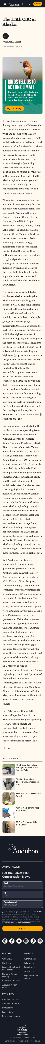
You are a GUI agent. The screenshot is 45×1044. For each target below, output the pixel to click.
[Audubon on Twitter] (19, 941)
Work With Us (30, 959)
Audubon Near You (10, 999)
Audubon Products (10, 1003)
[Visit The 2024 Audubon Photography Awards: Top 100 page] (22, 784)
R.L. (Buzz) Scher (13, 42)
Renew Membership (11, 1016)
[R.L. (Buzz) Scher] (5, 36)
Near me (22, 4)
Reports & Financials (11, 981)
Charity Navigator (22, 1028)
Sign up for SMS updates (31, 977)
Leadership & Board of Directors (11, 968)
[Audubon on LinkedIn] (26, 941)
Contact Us (29, 971)
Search (28, 3)
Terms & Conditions (24, 923)
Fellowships (29, 963)
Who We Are (8, 959)
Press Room (29, 967)
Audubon (14, 4)
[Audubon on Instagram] (5, 941)
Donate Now (7, 1008)
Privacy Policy (23, 1041)
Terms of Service (15, 913)
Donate (37, 3)
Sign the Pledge (14, 108)
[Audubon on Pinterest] (40, 941)
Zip (5, 892)
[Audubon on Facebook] (11, 941)
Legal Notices (10, 1041)
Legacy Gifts (7, 1012)
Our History (7, 963)
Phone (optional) (10, 902)
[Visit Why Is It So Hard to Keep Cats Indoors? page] (22, 813)
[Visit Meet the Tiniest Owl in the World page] (22, 798)
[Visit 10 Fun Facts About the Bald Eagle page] (22, 827)
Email (6, 883)
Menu (5, 3)
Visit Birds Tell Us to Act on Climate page (22, 85)
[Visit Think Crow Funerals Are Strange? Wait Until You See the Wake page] (22, 770)
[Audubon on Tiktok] (33, 941)
